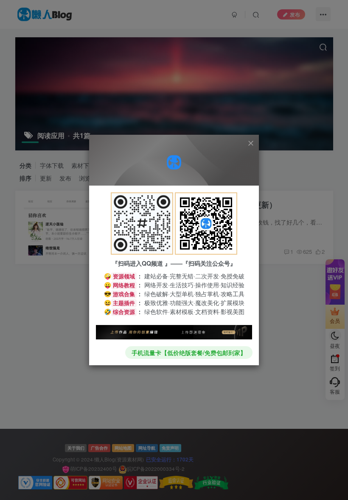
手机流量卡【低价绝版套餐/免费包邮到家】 (189, 352)
